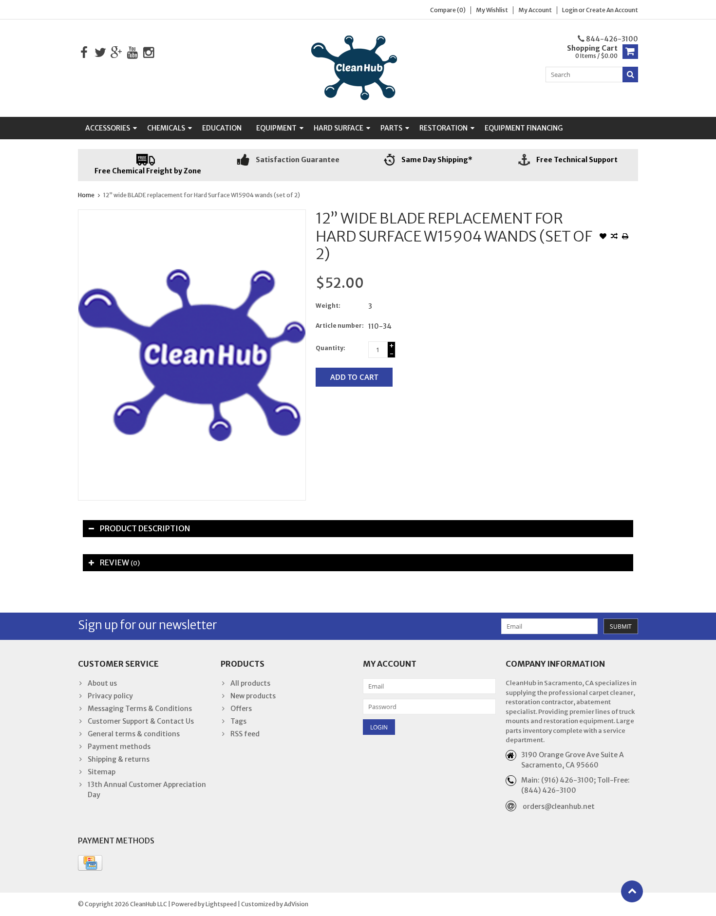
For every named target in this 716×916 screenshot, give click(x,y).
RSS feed (245, 733)
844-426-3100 (611, 39)
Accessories (107, 128)
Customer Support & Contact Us (141, 721)
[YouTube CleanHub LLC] (132, 52)
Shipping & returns (119, 759)
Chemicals (166, 128)
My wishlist (492, 10)
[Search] (630, 74)
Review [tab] (120, 562)
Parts (391, 128)
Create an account (612, 10)
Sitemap (101, 771)
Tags (238, 721)
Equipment (276, 128)
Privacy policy (110, 696)
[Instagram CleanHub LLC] (148, 52)
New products (253, 696)
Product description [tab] (145, 528)
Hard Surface (338, 128)
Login (570, 10)
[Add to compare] (614, 237)
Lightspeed (221, 904)
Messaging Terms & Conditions (140, 708)
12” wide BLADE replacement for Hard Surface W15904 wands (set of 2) (201, 195)
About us (102, 683)
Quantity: (330, 348)
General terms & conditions (134, 733)
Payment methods (119, 746)
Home (86, 195)
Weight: (328, 305)
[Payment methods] (90, 863)
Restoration (443, 128)
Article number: (340, 325)
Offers (241, 708)
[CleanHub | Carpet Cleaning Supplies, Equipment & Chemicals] (358, 67)
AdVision (296, 904)
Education (222, 128)
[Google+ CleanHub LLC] (116, 52)
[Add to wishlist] (603, 237)
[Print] (625, 237)
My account (535, 10)
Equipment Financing (524, 128)
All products (250, 683)
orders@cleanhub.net (559, 806)
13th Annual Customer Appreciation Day (147, 789)
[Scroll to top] (632, 891)
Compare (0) (448, 10)
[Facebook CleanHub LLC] (84, 52)
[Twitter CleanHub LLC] (100, 52)
